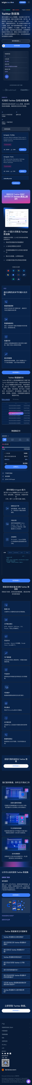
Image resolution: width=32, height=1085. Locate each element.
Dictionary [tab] (16, 399)
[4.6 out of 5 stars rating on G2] (16, 9)
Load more (16, 183)
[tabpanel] (16, 413)
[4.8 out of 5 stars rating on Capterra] (26, 9)
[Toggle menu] (29, 2)
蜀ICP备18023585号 (10, 1069)
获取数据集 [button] (22, 2)
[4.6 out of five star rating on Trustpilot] (6, 9)
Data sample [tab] (6, 399)
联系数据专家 (5, 1055)
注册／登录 (4, 1057)
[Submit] (28, 129)
